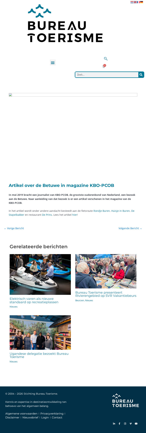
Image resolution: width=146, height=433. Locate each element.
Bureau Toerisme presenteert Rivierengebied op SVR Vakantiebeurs (105, 294)
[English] (135, 2)
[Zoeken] (141, 74)
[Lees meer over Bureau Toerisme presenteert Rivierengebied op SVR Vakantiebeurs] (105, 271)
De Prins (47, 214)
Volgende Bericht (130, 228)
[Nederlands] (132, 2)
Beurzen (79, 300)
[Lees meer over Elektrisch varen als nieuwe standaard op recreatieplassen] (40, 274)
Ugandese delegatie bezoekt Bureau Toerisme (39, 355)
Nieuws (13, 306)
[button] (53, 62)
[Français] (138, 2)
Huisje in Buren (120, 210)
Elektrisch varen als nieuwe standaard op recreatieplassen (34, 300)
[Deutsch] (141, 2)
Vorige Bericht (14, 228)
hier (74, 214)
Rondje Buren (101, 210)
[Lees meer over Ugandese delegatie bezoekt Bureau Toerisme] (40, 332)
